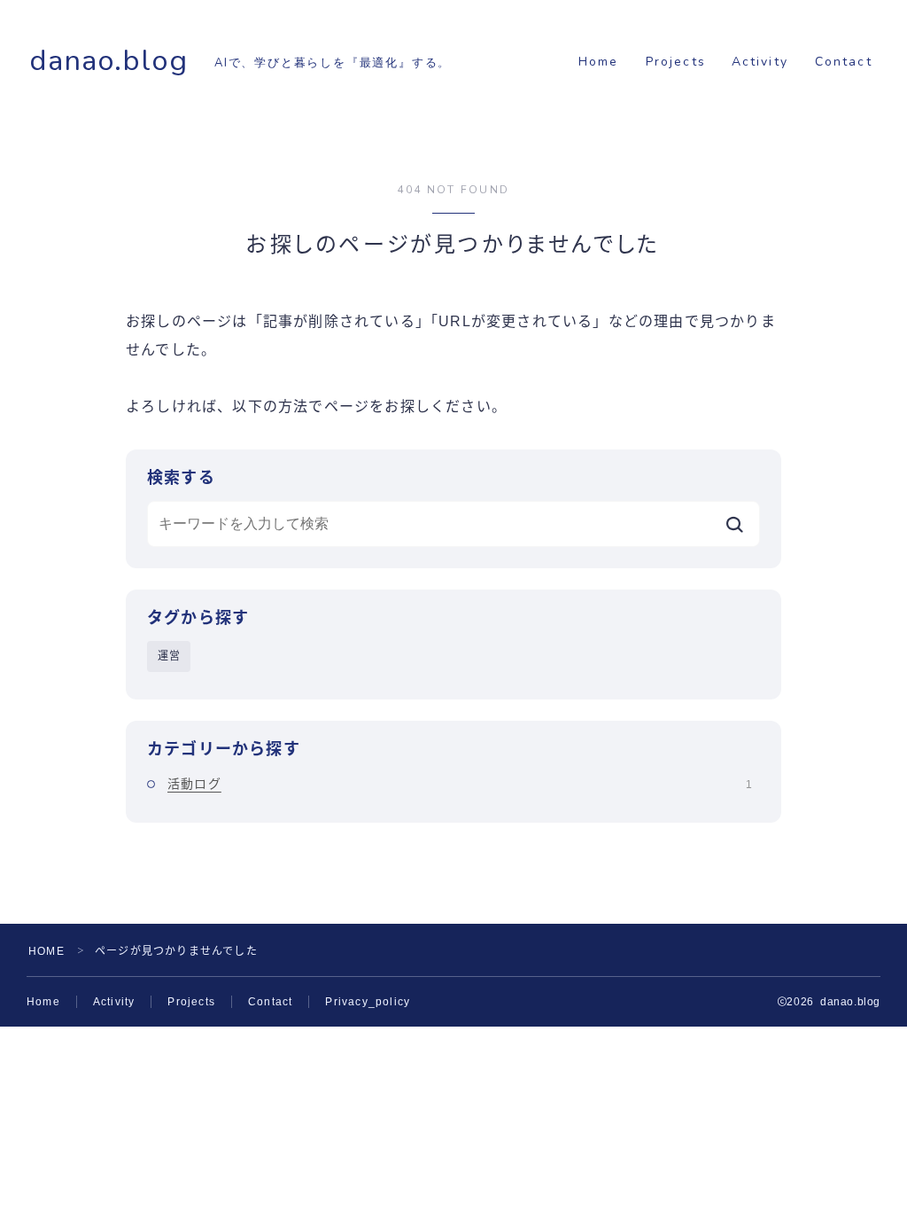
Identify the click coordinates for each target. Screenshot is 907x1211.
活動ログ (459, 784)
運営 (169, 656)
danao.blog (108, 61)
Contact (843, 61)
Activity (760, 61)
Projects (676, 61)
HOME (46, 951)
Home (598, 61)
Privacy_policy (367, 1002)
